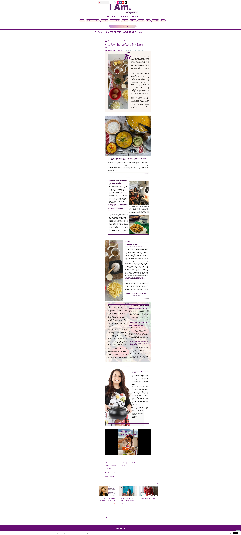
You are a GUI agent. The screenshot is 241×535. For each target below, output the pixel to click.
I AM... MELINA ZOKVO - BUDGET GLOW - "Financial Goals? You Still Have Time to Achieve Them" (107, 499)
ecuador (107, 465)
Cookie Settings (228, 533)
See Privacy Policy (97, 533)
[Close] (239, 533)
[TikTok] (126, 2)
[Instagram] (118, 2)
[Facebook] (120, 2)
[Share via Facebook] (105, 472)
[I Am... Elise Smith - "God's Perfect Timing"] (148, 491)
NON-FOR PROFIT (113, 32)
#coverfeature (122, 465)
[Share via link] (114, 472)
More (141, 32)
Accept (235, 533)
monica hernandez (146, 462)
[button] (159, 32)
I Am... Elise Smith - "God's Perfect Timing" (148, 498)
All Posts (98, 32)
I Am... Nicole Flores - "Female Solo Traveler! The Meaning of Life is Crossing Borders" (128, 499)
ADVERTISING (129, 32)
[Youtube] (123, 2)
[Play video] (128, 442)
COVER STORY (108, 468)
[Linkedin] (115, 2)
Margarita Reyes (114, 465)
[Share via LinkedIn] (111, 472)
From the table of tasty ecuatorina (134, 462)
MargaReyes (123, 462)
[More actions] (150, 40)
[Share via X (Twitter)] (108, 472)
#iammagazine (108, 462)
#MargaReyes (116, 462)
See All (156, 483)
